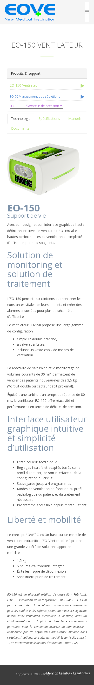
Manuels (74, 118)
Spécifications (49, 118)
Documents (20, 128)
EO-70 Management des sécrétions (35, 96)
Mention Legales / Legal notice (68, 673)
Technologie (20, 118)
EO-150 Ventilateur (24, 85)
